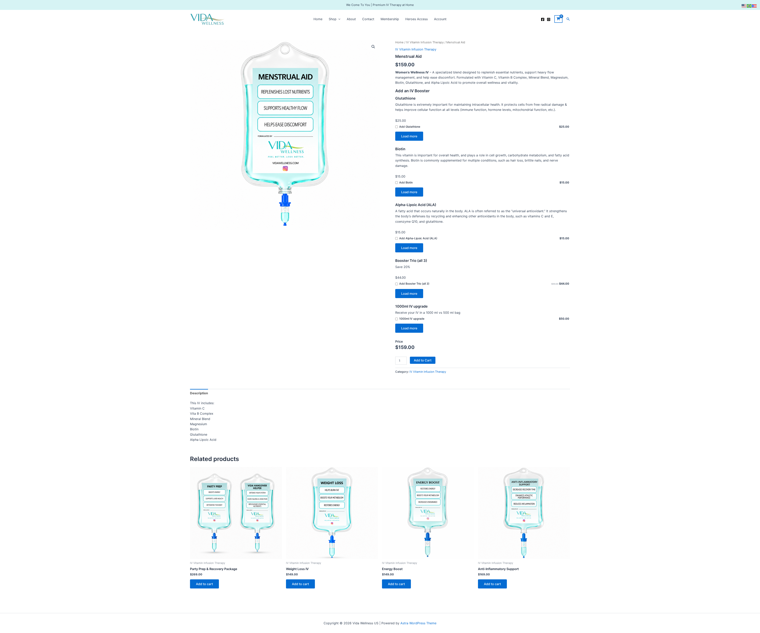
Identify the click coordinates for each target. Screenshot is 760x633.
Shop (332, 19)
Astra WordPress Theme (418, 623)
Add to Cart (422, 360)
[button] (338, 19)
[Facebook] (542, 19)
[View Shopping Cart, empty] (558, 19)
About (351, 19)
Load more (409, 136)
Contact (368, 19)
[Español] (754, 6)
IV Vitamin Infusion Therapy (425, 42)
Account (440, 19)
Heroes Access (416, 19)
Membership (390, 19)
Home (318, 19)
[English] (744, 6)
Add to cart (204, 584)
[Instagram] (548, 19)
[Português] (749, 6)
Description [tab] (199, 393)
